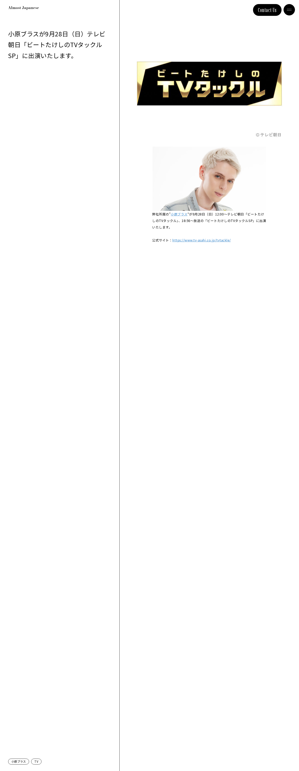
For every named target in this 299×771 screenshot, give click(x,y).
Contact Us (267, 9)
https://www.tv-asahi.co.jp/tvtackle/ (201, 240)
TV (36, 761)
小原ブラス (18, 761)
